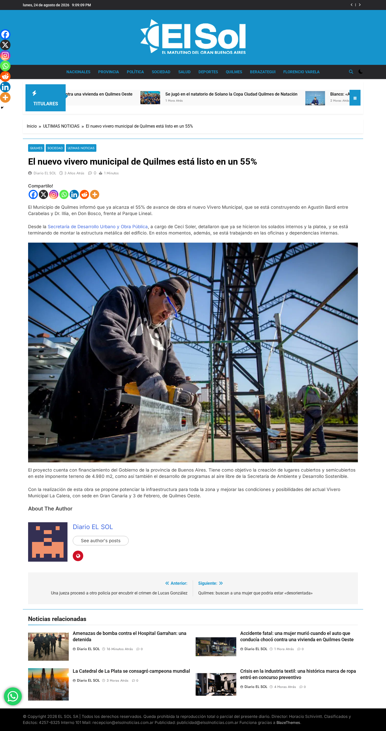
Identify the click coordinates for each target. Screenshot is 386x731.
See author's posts (101, 540)
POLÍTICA (135, 72)
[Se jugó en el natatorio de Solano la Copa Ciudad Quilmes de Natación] (94, 97)
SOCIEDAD (161, 72)
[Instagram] (53, 194)
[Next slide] (359, 5)
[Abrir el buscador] (351, 72)
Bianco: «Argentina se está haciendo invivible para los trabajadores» (278, 5)
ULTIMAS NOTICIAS (81, 148)
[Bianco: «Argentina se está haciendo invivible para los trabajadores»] (259, 98)
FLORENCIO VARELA (301, 72)
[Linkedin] (74, 194)
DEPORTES (208, 72)
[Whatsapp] (64, 194)
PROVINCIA (108, 72)
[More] (94, 194)
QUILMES (234, 72)
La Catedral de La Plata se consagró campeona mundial (131, 671)
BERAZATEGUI (262, 72)
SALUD (184, 72)
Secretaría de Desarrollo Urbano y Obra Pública (98, 226)
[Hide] (2, 108)
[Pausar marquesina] (355, 98)
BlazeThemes (288, 722)
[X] (43, 194)
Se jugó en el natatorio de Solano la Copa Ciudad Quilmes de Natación (175, 94)
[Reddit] (84, 194)
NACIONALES (78, 72)
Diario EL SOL (45, 173)
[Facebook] (33, 194)
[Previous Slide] (351, 5)
